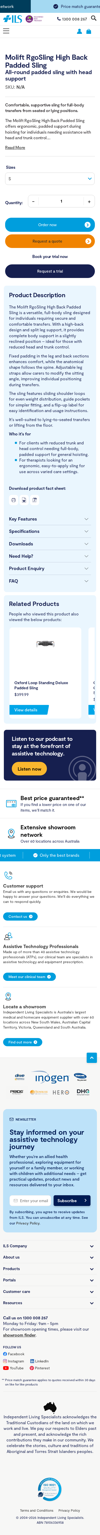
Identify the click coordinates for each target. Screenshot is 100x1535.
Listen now (29, 769)
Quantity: (14, 202)
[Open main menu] (6, 31)
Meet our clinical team (26, 976)
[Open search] (94, 18)
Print (13, 500)
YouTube (17, 1368)
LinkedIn (42, 1361)
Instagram (16, 1361)
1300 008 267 (74, 18)
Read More (15, 147)
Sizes (10, 167)
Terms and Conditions (36, 1510)
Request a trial (50, 271)
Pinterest (42, 1368)
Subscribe (67, 1200)
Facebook (16, 1354)
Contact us (17, 916)
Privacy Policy (27, 1223)
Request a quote (47, 241)
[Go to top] (92, 1058)
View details (25, 709)
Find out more (20, 1042)
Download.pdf (34, 500)
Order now (47, 224)
